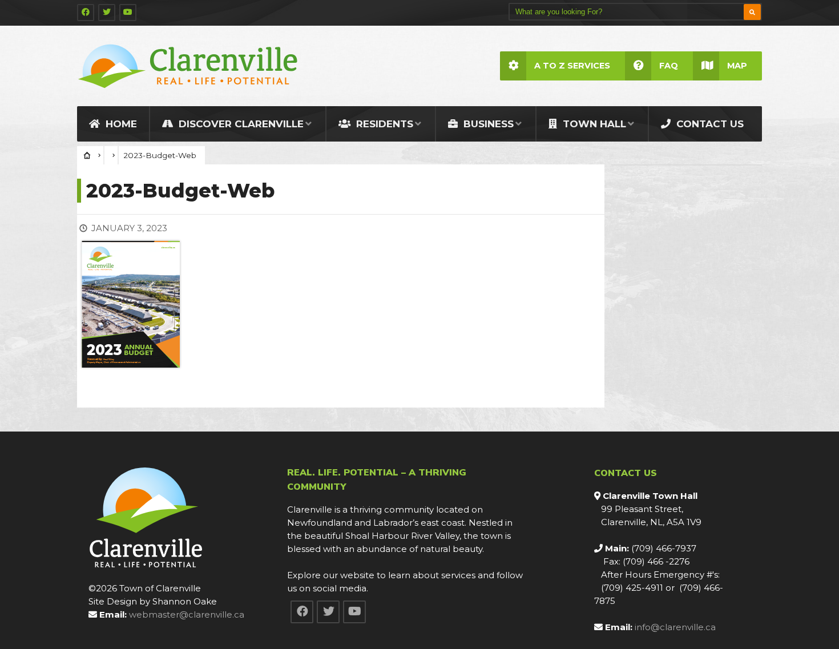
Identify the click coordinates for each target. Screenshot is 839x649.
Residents (383, 124)
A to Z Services (572, 66)
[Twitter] (106, 12)
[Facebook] (85, 12)
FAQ (668, 66)
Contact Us (708, 124)
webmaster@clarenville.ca (186, 614)
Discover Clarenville (240, 124)
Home (120, 124)
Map (737, 66)
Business (487, 124)
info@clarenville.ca (675, 627)
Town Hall (593, 124)
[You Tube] (127, 12)
